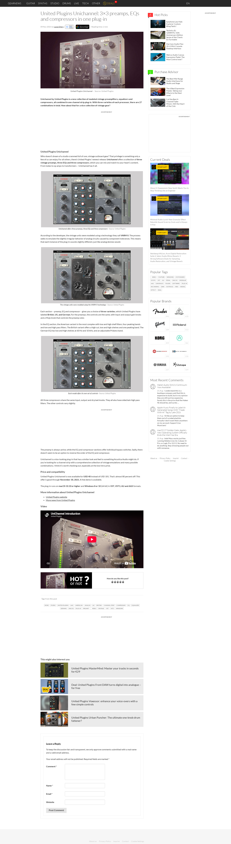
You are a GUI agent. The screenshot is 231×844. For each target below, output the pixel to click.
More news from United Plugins (60, 500)
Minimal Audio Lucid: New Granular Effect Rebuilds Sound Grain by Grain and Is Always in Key (168, 211)
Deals (110, 3)
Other (96, 3)
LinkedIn (196, 3)
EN (188, 3)
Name (49, 785)
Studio (54, 3)
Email (49, 794)
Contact (184, 458)
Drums (66, 3)
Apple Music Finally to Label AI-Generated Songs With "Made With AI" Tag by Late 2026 (171, 410)
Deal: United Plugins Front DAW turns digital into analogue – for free (106, 686)
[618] (179, 311)
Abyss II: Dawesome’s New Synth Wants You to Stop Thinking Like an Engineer (169, 179)
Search (227, 3)
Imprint (176, 458)
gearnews (14, 3)
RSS (220, 3)
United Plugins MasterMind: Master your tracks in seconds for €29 (105, 670)
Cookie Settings (170, 461)
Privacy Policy (165, 458)
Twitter (213, 3)
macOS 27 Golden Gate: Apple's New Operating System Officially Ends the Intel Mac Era (172, 432)
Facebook (208, 3)
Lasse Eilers (58, 27)
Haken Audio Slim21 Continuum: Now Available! (172, 386)
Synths (42, 3)
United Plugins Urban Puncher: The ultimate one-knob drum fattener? (105, 719)
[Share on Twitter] (138, 598)
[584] (160, 324)
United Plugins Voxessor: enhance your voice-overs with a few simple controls (104, 702)
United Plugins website (56, 497)
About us (153, 458)
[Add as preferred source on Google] (82, 27)
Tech (85, 3)
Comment (51, 766)
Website (50, 802)
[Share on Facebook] (127, 598)
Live (76, 3)
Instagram (202, 3)
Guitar (30, 3)
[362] (179, 337)
